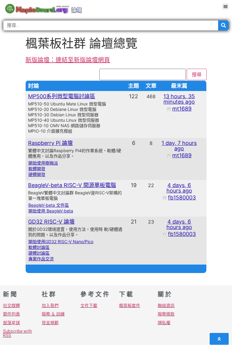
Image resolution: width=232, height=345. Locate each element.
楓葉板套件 (129, 305)
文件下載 (88, 305)
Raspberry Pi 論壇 (50, 143)
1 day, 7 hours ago (179, 146)
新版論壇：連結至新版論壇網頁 (67, 60)
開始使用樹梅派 (43, 162)
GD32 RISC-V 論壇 (51, 221)
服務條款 (166, 314)
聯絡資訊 (166, 305)
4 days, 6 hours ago (179, 188)
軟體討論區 (39, 247)
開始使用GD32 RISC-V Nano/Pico (60, 241)
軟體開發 (36, 168)
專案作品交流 (41, 258)
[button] (225, 6)
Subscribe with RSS (17, 333)
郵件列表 (11, 314)
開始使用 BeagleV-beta (50, 210)
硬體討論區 (39, 253)
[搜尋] (223, 25)
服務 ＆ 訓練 (53, 314)
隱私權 (164, 322)
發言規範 (50, 322)
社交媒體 (11, 305)
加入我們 (50, 305)
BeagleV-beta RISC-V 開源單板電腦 (72, 185)
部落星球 (11, 322)
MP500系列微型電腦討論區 (61, 96)
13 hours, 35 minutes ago (179, 99)
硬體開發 (36, 174)
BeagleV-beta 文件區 (48, 205)
